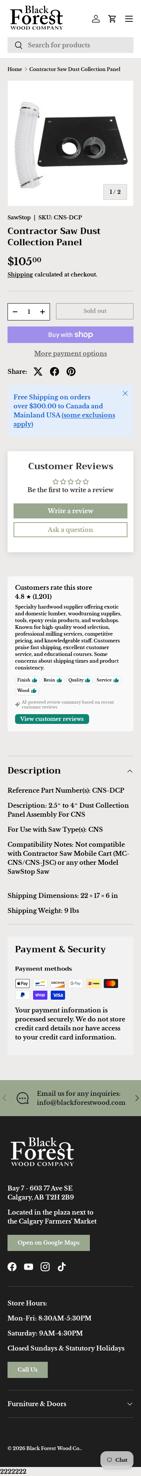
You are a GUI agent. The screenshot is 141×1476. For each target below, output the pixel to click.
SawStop (19, 217)
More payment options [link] (70, 353)
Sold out (94, 311)
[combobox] (70, 45)
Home (15, 69)
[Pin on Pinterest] (71, 371)
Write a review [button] (70, 511)
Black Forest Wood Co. (53, 1448)
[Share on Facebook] (54, 371)
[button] (112, 19)
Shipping (20, 274)
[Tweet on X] (38, 371)
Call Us (28, 1369)
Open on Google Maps (49, 1242)
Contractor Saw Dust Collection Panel (74, 69)
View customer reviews (52, 719)
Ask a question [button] (70, 529)
